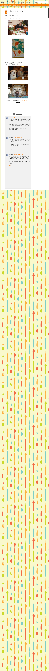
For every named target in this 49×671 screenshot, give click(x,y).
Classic (2, 5)
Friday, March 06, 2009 (18, 137)
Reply (10, 133)
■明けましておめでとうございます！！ (18, 12)
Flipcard (6, 5)
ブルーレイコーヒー (24, 100)
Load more (18, 186)
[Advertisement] (38, 30)
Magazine (11, 5)
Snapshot (23, 5)
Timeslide (28, 5)
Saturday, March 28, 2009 (18, 154)
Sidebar (18, 5)
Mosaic (14, 5)
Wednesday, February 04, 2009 (19, 117)
